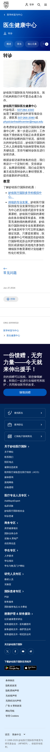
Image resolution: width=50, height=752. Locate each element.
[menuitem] (8, 44)
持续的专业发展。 (19, 202)
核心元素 (32, 44)
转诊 (10, 33)
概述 (9, 44)
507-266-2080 (26, 117)
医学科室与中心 (14, 15)
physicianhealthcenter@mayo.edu (23, 121)
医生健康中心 (20, 25)
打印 (13, 299)
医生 (19, 44)
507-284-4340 (25, 109)
